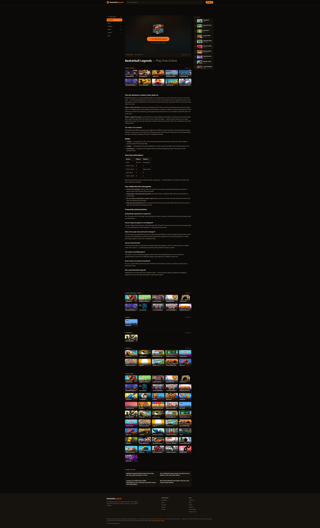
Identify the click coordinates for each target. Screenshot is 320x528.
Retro (163, 502)
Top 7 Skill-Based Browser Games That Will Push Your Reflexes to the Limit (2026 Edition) (175, 474)
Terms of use (192, 511)
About (190, 505)
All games (209, 2)
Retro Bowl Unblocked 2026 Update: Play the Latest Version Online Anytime (174, 481)
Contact (191, 507)
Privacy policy (192, 509)
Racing (163, 507)
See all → (188, 68)
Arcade (163, 509)
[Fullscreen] (188, 54)
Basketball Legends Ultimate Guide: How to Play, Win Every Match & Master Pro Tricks (140, 474)
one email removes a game (158, 520)
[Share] (182, 54)
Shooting (164, 505)
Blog (109, 35)
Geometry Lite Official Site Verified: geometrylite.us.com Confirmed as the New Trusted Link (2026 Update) (141, 482)
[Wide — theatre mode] (185, 54)
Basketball (164, 500)
